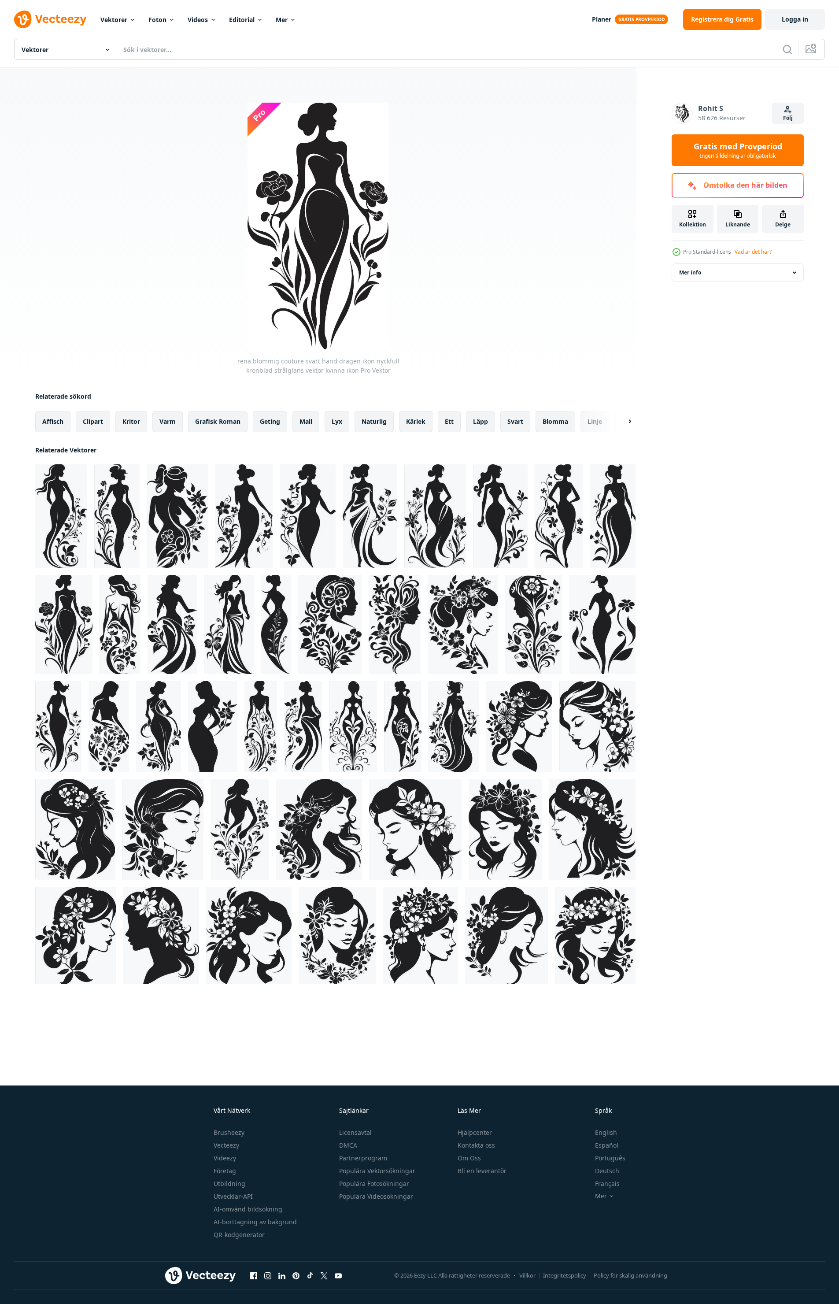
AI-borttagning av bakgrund (255, 1222)
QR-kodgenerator (239, 1234)
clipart (93, 421)
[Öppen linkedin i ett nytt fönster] (281, 1275)
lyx (337, 421)
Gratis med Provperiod (738, 150)
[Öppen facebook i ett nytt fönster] (253, 1275)
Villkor (527, 1275)
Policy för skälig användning (630, 1275)
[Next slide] (622, 421)
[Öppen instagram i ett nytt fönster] (267, 1275)
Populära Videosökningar (376, 1196)
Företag (225, 1171)
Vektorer (113, 19)
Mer (282, 19)
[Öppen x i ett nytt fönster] (324, 1275)
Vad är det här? (753, 252)
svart (515, 421)
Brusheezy (229, 1132)
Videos (198, 19)
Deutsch (607, 1171)
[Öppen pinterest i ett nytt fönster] (295, 1275)
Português (610, 1158)
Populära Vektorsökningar (377, 1171)
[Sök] (787, 49)
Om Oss (469, 1158)
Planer (601, 19)
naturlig (374, 421)
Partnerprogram (363, 1158)
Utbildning (229, 1183)
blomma (555, 421)
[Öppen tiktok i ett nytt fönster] (310, 1275)
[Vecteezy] (50, 19)
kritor (131, 421)
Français (607, 1183)
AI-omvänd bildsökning (248, 1209)
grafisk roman (217, 421)
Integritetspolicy (564, 1275)
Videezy (225, 1158)
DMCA (348, 1145)
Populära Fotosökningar (374, 1183)
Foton (157, 19)
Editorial (242, 19)
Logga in (795, 19)
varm (167, 421)
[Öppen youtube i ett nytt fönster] (338, 1275)
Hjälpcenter (475, 1132)
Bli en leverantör (482, 1171)
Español (606, 1145)
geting (270, 421)
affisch (52, 421)
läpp (480, 421)
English (606, 1132)
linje (595, 421)
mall (305, 421)
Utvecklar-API (233, 1196)
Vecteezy (226, 1145)
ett (449, 421)
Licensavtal (355, 1132)
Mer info (690, 272)
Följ (788, 118)
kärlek (415, 421)
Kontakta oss (476, 1145)
